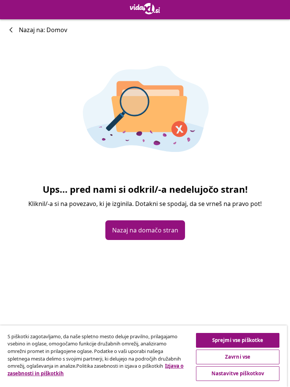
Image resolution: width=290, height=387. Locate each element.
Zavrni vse (237, 356)
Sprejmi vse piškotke (238, 340)
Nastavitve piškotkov (237, 373)
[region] (143, 356)
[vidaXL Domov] (145, 8)
